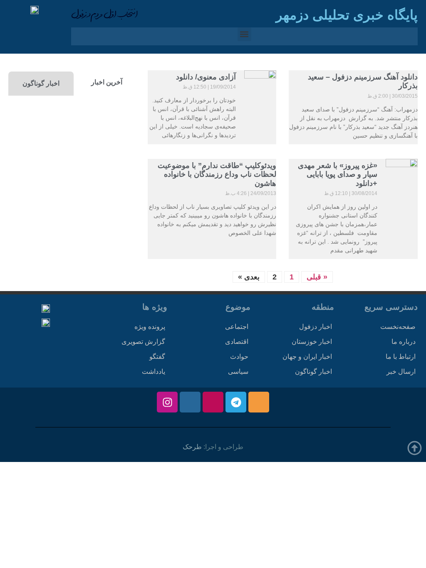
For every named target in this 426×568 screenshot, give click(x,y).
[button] (244, 34)
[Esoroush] (190, 402)
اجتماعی (236, 326)
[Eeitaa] (258, 402)
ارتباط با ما (401, 356)
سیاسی (238, 371)
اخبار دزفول (315, 326)
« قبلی (317, 277)
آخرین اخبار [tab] (106, 82)
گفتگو (157, 356)
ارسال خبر (401, 371)
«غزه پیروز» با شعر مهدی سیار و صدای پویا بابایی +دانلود (337, 174)
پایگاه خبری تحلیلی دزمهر (347, 14)
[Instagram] (167, 402)
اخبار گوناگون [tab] (40, 83)
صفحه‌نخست (398, 326)
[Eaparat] (213, 402)
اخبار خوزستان (312, 341)
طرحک (192, 446)
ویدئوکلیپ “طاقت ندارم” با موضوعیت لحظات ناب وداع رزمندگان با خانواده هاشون (217, 174)
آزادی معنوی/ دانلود (206, 77)
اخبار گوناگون (313, 371)
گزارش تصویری (143, 341)
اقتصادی (236, 341)
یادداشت (153, 371)
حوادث (239, 356)
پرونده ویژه (149, 326)
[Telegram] (235, 402)
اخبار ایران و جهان (307, 356)
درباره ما (403, 341)
